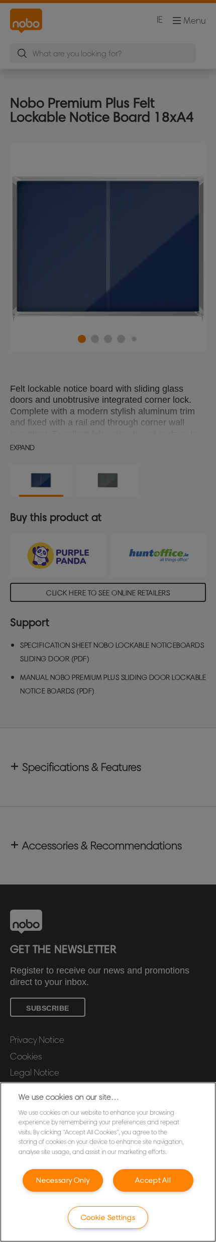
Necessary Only (62, 1180)
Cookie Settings (108, 1217)
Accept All (153, 1180)
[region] (108, 1162)
